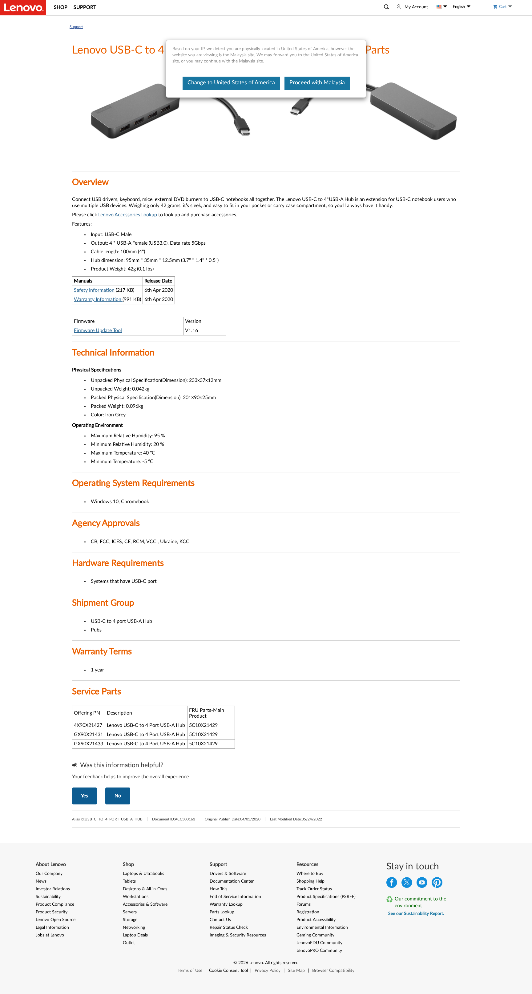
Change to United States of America (231, 83)
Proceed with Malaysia (317, 83)
